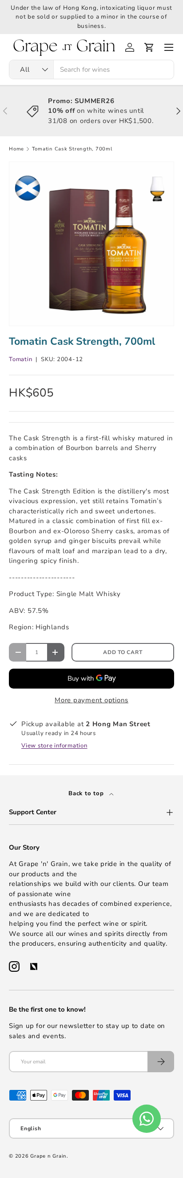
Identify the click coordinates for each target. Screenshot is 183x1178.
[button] (149, 47)
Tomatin (20, 359)
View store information (54, 746)
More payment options (91, 700)
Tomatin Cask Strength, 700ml (72, 148)
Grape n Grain (48, 1156)
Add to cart (122, 652)
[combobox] (91, 69)
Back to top (87, 793)
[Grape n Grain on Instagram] (14, 966)
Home (16, 148)
